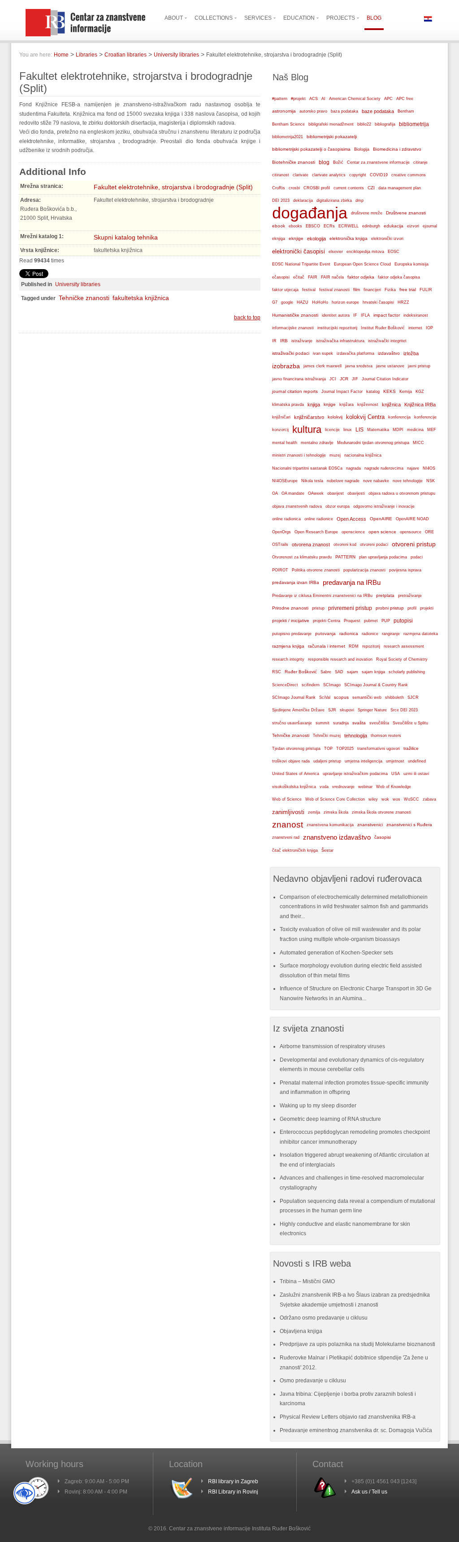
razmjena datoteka (420, 634)
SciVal (324, 697)
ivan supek (323, 353)
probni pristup (390, 607)
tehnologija (355, 735)
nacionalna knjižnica (362, 455)
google (287, 302)
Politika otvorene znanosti (316, 570)
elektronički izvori (387, 238)
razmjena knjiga (288, 646)
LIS (359, 429)
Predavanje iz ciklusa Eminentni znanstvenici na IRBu (322, 595)
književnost (367, 404)
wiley (373, 799)
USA (395, 773)
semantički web (366, 697)
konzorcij (280, 429)
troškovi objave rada (291, 761)
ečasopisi (281, 277)
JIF (355, 379)
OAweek (316, 493)
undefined (417, 761)
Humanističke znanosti (295, 315)
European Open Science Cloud (362, 264)
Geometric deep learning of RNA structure (330, 1119)
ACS (313, 98)
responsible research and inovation (340, 659)
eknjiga (278, 238)
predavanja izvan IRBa (295, 582)
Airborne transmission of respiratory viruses (332, 1046)
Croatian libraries (125, 55)
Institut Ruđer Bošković (383, 328)
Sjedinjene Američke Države (298, 710)
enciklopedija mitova (365, 251)
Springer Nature (372, 710)
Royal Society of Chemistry (402, 659)
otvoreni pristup (414, 544)
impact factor (386, 315)
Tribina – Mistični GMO (307, 1281)
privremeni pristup (350, 608)
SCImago (332, 685)
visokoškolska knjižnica (294, 786)
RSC (276, 672)
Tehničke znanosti (84, 297)
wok (385, 799)
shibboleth (394, 697)
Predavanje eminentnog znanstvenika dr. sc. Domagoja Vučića (356, 1430)
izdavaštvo (389, 353)
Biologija (361, 149)
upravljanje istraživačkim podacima (355, 773)
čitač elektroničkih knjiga (295, 850)
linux (347, 429)
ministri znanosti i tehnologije (299, 455)
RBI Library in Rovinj (233, 1492)
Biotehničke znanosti (293, 162)
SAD (339, 672)
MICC (418, 442)
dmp (359, 200)
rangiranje (391, 634)
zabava (429, 799)
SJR (332, 710)
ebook (278, 225)
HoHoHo (320, 302)
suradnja (341, 723)
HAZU (302, 302)
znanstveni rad (285, 837)
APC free (404, 98)
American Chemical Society (355, 98)
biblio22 (364, 124)
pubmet (371, 621)
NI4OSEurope (285, 481)
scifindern (311, 685)
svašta (359, 722)
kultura (306, 429)
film (356, 289)
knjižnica (391, 404)
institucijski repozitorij (337, 327)
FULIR (426, 289)
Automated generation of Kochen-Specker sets (336, 953)
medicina (415, 429)
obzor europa (337, 506)
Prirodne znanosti (290, 607)
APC (388, 98)
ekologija (316, 238)
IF (355, 315)
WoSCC (411, 799)
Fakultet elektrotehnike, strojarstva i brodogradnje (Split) (173, 187)
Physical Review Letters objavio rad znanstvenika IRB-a (348, 1417)
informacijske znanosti (293, 328)
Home (61, 55)
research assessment (404, 646)
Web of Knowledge (393, 786)
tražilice (411, 748)
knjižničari (281, 417)
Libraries (86, 55)
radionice (370, 633)
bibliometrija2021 (287, 137)
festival (309, 289)
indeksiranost (415, 315)
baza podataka (344, 111)
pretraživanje (410, 595)
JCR (344, 378)
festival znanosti (334, 289)
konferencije (425, 416)
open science (382, 531)
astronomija (284, 111)
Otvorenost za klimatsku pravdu (302, 557)
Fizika (390, 289)
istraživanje (301, 341)
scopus (341, 697)
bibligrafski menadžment (331, 124)
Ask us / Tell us (369, 1492)
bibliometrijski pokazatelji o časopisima (311, 149)
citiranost (280, 175)
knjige (330, 404)
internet (415, 328)
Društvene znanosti (406, 212)
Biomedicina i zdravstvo (397, 149)
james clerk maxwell (322, 366)
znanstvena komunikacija (330, 825)
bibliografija (385, 124)
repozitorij (371, 646)
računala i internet (326, 646)
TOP (328, 748)
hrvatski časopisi (378, 302)
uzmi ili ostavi (416, 773)
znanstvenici (370, 824)
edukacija (393, 225)
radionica (348, 633)
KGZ (420, 391)
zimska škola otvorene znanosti (381, 812)
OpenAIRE (381, 518)
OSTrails (280, 544)
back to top (247, 317)
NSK (430, 480)
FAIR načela (332, 277)
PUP (385, 621)
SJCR (413, 697)
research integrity (288, 659)
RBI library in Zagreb (233, 1481)
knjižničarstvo (309, 417)
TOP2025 (345, 748)
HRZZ (403, 302)
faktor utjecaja (285, 289)
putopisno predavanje (292, 634)
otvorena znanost (311, 544)
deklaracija (303, 200)
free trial (407, 289)
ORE (429, 532)
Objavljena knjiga (301, 1331)
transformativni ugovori (378, 748)
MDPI (398, 429)
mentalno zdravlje (317, 442)
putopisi (403, 620)
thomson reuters (386, 735)
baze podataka (378, 111)
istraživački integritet (387, 341)
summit (322, 723)
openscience (353, 532)
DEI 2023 (281, 200)
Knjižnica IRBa (420, 404)
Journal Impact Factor (342, 391)
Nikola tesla (312, 481)
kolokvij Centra (365, 417)
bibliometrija (414, 124)
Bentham (406, 111)
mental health (284, 442)
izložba (411, 353)
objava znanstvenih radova (297, 506)
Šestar (327, 850)
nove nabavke (376, 481)
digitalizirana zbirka (334, 200)
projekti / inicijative (290, 620)
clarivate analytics (329, 175)
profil (411, 608)
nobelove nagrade (343, 480)
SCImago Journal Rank (294, 697)
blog (324, 162)
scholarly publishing (407, 672)
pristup (318, 608)
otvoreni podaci (374, 544)
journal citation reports (295, 391)
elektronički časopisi (298, 251)
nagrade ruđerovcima (383, 468)
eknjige (296, 238)
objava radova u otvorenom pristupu (401, 493)
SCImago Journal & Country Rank (376, 685)
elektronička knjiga (348, 238)
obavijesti (356, 493)
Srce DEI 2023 (404, 710)
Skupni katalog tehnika (126, 237)
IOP (429, 328)
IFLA (365, 315)
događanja (309, 213)
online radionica (286, 519)
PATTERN (345, 556)
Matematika (378, 429)
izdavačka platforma (355, 353)
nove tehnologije (408, 481)
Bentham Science (288, 124)
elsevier (336, 251)
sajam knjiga (373, 672)
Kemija (405, 391)
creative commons (408, 175)
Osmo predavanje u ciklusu (313, 1380)
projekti (426, 608)
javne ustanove (390, 366)
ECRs (329, 226)
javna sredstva (358, 366)
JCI (332, 379)
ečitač (298, 277)
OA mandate (292, 493)
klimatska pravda (288, 404)
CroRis (278, 188)
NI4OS (429, 468)
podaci (417, 557)
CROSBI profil (316, 188)
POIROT (280, 570)
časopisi (382, 837)
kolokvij (335, 416)
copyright (357, 175)
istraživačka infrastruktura (340, 341)
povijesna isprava (405, 570)
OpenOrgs (281, 532)
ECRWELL (348, 226)
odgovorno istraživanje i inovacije (384, 506)
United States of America (295, 773)
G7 (274, 302)
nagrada (353, 468)
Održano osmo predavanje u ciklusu (324, 1318)
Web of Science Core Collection (335, 799)
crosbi (294, 187)
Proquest (352, 621)
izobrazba (286, 366)
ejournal (430, 226)
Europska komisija (411, 263)
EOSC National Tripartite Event (301, 264)
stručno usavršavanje (292, 723)
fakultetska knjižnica (141, 297)
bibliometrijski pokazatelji (332, 136)
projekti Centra (326, 621)
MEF (431, 429)
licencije (332, 429)
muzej (335, 455)
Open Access (351, 519)
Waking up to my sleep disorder (318, 1105)
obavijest (335, 493)
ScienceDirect (285, 685)
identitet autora (336, 315)
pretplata (385, 595)
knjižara (346, 404)
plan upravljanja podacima (383, 556)
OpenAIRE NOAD (412, 519)
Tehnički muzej (327, 735)
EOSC (393, 251)
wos (396, 799)
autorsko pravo (313, 111)
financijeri (372, 289)
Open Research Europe (316, 532)
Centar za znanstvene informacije (378, 162)
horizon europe (345, 302)
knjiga (313, 404)
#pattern (279, 98)
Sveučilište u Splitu (410, 723)
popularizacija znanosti (364, 569)
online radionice (318, 519)
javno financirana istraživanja (299, 379)
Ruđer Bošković (301, 671)
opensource (410, 532)
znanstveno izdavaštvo (337, 837)
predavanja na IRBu (352, 582)
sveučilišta (379, 723)
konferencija (399, 417)
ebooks (295, 226)
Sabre (325, 672)
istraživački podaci (290, 353)
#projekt (298, 98)
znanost (287, 824)
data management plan (399, 188)
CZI (371, 187)
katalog (373, 391)
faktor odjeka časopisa (399, 277)
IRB (284, 340)
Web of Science (287, 799)
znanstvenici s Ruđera (409, 824)
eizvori (413, 226)
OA (275, 493)
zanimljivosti (288, 812)
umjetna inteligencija (363, 761)
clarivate (300, 175)
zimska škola (336, 812)
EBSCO (313, 226)
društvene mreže (366, 213)
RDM (354, 646)
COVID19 (379, 175)
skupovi (347, 710)
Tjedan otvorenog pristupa (296, 748)
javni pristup (419, 366)
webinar (365, 786)
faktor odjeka (360, 276)
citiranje (420, 162)
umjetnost (395, 761)
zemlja (314, 812)
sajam (352, 672)
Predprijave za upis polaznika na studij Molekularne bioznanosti (357, 1344)
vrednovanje (343, 786)
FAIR (312, 277)
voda (324, 786)
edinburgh (371, 226)
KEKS (389, 391)
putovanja (325, 633)
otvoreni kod (344, 544)
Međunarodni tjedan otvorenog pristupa (373, 442)
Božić (338, 162)
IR (274, 341)
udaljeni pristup (327, 761)
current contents (348, 188)
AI (323, 98)
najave (413, 468)
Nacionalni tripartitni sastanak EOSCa (307, 468)
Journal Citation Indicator (385, 379)
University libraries (176, 55)
